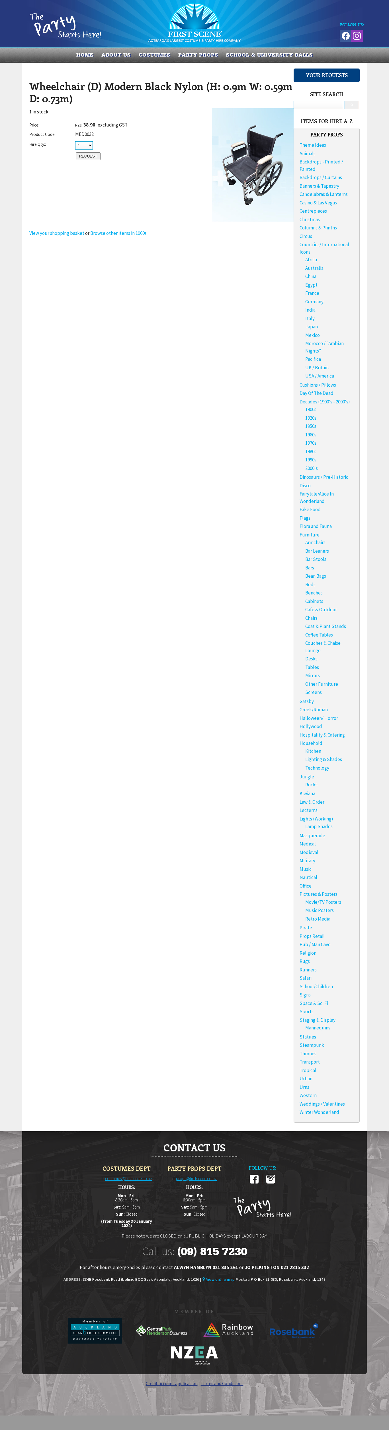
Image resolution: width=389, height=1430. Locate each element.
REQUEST (88, 156)
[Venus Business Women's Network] (194, 1363)
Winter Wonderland (319, 1112)
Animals (308, 153)
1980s (310, 451)
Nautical (308, 877)
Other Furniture (321, 684)
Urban (306, 1078)
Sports (307, 1011)
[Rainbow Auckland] (228, 1342)
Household (311, 743)
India (310, 310)
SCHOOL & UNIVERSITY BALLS (269, 55)
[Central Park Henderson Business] (162, 1342)
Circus (306, 236)
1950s (310, 426)
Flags (305, 518)
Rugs (305, 961)
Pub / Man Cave (315, 944)
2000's (311, 468)
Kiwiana (307, 793)
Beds (310, 584)
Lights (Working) (316, 819)
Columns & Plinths (318, 228)
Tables (312, 667)
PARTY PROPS (198, 55)
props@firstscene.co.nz (196, 1178)
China (310, 276)
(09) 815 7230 (212, 1251)
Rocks (311, 785)
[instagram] (271, 1182)
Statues (308, 1037)
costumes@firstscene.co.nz (128, 1178)
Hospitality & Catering (322, 735)
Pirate (306, 928)
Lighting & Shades (323, 759)
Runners (308, 970)
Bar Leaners (317, 551)
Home (85, 55)
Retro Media (317, 919)
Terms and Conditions (222, 1383)
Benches (314, 593)
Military (307, 860)
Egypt (311, 285)
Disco (305, 485)
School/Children (316, 986)
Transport (310, 1062)
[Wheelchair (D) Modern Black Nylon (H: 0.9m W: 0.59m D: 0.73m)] (253, 220)
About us (115, 55)
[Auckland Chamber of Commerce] (95, 1342)
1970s (310, 443)
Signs (305, 995)
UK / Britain (317, 367)
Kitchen (313, 751)
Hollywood (311, 726)
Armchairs (315, 542)
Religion (308, 953)
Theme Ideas (313, 145)
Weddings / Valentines (322, 1104)
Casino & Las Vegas (318, 203)
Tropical (308, 1070)
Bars (309, 568)
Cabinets (314, 601)
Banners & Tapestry (319, 186)
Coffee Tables (319, 635)
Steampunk (312, 1045)
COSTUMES (154, 55)
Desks (311, 659)
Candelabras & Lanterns (324, 194)
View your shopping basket (56, 233)
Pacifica (313, 359)
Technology (317, 768)
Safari (306, 978)
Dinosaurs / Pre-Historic (324, 477)
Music (306, 869)
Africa (311, 259)
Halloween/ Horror (319, 718)
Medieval (309, 852)
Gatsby (307, 701)
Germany (314, 302)
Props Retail (312, 936)
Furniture (310, 535)
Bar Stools (315, 559)
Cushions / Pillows (318, 385)
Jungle (307, 777)
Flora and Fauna (316, 526)
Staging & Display (317, 1020)
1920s (310, 418)
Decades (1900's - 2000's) (325, 402)
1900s (310, 409)
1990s (310, 460)
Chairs (311, 618)
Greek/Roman (314, 709)
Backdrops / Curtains (321, 177)
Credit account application (172, 1383)
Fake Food (310, 509)
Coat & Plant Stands (325, 626)
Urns (304, 1087)
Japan (311, 327)
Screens (313, 692)
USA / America (319, 376)
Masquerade (312, 835)
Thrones (308, 1053)
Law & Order (312, 802)
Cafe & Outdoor (321, 609)
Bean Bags (315, 576)
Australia (314, 268)
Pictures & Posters (318, 894)
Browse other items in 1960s (118, 233)
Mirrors (312, 675)
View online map (220, 1279)
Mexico (312, 335)
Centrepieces (313, 211)
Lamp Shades (319, 826)
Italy (310, 318)
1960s (310, 435)
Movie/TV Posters (323, 902)
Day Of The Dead (316, 393)
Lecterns (309, 810)
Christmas (310, 219)
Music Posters (319, 910)
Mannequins (317, 1028)
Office (306, 886)
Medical (308, 844)
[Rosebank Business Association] (294, 1342)
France (312, 293)
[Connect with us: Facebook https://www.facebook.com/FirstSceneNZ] (345, 35)
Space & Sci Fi (314, 1003)
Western (308, 1095)
